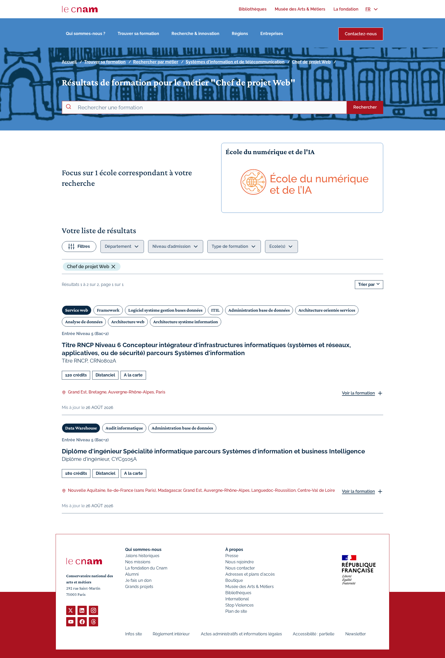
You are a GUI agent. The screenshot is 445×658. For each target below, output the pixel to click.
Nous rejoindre (239, 561)
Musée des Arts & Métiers (249, 586)
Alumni (132, 574)
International (237, 598)
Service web (76, 310)
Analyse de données (83, 321)
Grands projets (139, 586)
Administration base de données (259, 310)
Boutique (234, 580)
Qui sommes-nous (143, 549)
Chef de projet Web (311, 61)
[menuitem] (252, 9)
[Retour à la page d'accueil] (80, 9)
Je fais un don (138, 580)
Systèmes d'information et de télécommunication (235, 61)
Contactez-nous (361, 33)
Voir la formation (358, 393)
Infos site (133, 633)
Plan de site (236, 611)
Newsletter (355, 633)
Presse (231, 555)
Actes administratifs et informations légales (241, 633)
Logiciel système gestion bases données (165, 310)
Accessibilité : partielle (313, 633)
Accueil (69, 61)
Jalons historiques (142, 555)
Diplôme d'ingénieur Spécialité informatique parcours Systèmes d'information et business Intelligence (213, 451)
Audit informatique (124, 428)
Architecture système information (185, 321)
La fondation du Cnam (146, 568)
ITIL (215, 310)
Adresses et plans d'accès (250, 574)
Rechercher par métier (155, 61)
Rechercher (365, 107)
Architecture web (127, 321)
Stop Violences (239, 605)
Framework (108, 310)
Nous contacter (240, 568)
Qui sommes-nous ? (85, 33)
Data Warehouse (81, 428)
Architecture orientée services (326, 310)
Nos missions (137, 561)
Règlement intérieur (171, 633)
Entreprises (271, 33)
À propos (234, 549)
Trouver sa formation (138, 33)
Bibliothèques (238, 592)
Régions (240, 33)
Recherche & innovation (195, 33)
